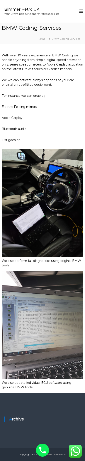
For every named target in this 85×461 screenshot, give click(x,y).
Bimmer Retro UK (21, 9)
